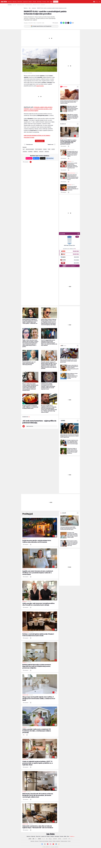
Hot (24, 149)
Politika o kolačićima (56, 841)
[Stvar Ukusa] (70, 839)
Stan (30, 8)
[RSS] (59, 844)
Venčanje (47, 151)
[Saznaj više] (78, 87)
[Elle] (43, 839)
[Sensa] (59, 839)
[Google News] (56, 844)
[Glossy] (50, 839)
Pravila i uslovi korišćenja (43, 841)
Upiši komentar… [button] (29, 426)
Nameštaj (36, 151)
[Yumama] (65, 839)
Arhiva (69, 841)
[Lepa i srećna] (4, 1)
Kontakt (50, 841)
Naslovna (25, 8)
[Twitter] (45, 844)
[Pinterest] (48, 844)
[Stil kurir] (46, 839)
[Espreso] (39, 839)
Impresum (37, 841)
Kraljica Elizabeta (30, 149)
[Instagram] (50, 844)
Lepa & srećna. (40, 85)
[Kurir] (30, 839)
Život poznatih (38, 149)
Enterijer (30, 151)
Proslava (41, 151)
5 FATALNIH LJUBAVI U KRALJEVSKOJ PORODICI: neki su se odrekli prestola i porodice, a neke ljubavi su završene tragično (38, 109)
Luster (53, 149)
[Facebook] (42, 844)
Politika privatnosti (64, 841)
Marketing (32, 841)
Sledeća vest (50, 144)
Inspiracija (34, 8)
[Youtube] (53, 844)
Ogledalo (25, 151)
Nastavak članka (39, 140)
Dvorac (45, 149)
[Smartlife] (55, 839)
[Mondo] (35, 839)
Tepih (49, 149)
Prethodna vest (29, 144)
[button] (55, 23)
